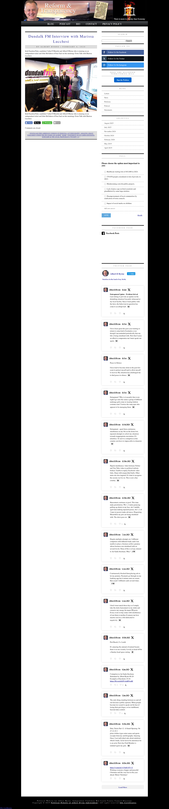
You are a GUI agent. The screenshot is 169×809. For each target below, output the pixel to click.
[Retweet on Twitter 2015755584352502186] (116, 313)
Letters (106, 93)
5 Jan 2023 (125, 695)
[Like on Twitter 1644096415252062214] (120, 590)
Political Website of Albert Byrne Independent (74, 803)
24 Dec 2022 (126, 763)
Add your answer (109, 208)
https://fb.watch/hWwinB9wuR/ (121, 681)
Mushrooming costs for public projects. (120, 184)
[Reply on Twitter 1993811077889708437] (111, 382)
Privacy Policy (112, 23)
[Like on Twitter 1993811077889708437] (120, 382)
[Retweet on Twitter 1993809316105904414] (116, 413)
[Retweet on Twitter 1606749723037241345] (116, 778)
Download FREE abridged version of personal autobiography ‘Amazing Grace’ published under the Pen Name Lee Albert (60, 134)
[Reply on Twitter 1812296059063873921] (111, 450)
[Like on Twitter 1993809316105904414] (120, 413)
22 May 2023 (126, 461)
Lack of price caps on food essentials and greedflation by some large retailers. (120, 190)
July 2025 (107, 127)
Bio (78, 23)
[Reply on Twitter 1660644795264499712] (111, 523)
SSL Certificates (128, 803)
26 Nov (124, 324)
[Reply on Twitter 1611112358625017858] (111, 713)
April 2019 (108, 148)
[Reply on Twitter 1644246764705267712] (111, 558)
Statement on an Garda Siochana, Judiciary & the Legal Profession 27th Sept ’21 (68, 136)
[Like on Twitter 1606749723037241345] (120, 778)
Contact (91, 23)
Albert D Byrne (115, 289)
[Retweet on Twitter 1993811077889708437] (116, 382)
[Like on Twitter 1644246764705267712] (120, 558)
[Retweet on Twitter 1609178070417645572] (116, 752)
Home (64, 135)
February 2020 (109, 139)
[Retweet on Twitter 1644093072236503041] (116, 626)
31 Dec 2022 (126, 724)
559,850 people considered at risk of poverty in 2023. (122, 178)
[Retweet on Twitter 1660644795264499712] (116, 523)
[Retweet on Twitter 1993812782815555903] (116, 347)
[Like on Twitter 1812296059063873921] (120, 450)
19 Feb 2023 (126, 637)
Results (140, 215)
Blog (50, 23)
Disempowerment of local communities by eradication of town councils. (120, 197)
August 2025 (109, 123)
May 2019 (108, 143)
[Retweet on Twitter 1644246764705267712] (116, 558)
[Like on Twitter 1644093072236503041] (120, 626)
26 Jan (124, 290)
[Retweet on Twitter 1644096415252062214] (116, 590)
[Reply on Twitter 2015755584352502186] (111, 313)
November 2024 (110, 131)
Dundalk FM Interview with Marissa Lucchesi (61, 38)
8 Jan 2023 (125, 669)
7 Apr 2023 (126, 534)
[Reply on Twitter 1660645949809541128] (111, 487)
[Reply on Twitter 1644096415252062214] (111, 590)
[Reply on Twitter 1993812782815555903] (111, 347)
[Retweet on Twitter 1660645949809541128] (116, 487)
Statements (108, 110)
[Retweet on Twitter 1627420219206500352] (116, 658)
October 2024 (109, 135)
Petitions (107, 101)
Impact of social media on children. (119, 203)
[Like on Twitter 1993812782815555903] (120, 347)
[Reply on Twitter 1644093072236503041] (111, 626)
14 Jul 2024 (126, 424)
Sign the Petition (123, 80)
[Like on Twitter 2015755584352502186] (120, 313)
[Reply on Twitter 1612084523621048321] (111, 684)
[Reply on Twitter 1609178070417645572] (111, 752)
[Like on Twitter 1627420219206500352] (120, 658)
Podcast (65, 23)
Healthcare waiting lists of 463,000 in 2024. (122, 172)
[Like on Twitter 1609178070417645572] (120, 752)
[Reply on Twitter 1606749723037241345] (111, 778)
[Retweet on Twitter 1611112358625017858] (116, 713)
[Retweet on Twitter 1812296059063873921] (116, 450)
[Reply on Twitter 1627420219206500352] (111, 658)
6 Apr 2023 (126, 569)
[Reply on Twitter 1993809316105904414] (111, 413)
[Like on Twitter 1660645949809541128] (120, 487)
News (106, 97)
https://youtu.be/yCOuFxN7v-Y (121, 767)
